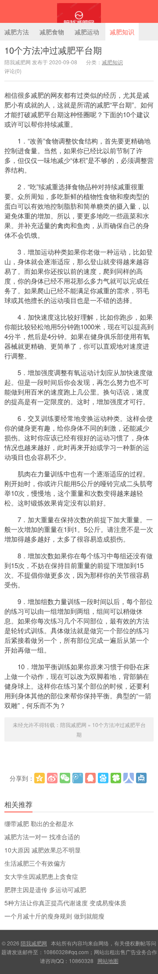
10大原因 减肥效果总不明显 (42, 849)
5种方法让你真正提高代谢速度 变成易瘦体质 (65, 902)
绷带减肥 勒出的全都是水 (39, 823)
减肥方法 (16, 31)
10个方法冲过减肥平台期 (53, 50)
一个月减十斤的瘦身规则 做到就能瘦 (54, 915)
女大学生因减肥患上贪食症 (41, 876)
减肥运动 (87, 31)
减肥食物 (52, 31)
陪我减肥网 (79, 11)
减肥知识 (122, 31)
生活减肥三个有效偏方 (35, 863)
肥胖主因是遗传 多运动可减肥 (45, 889)
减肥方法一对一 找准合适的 (42, 836)
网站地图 (107, 960)
